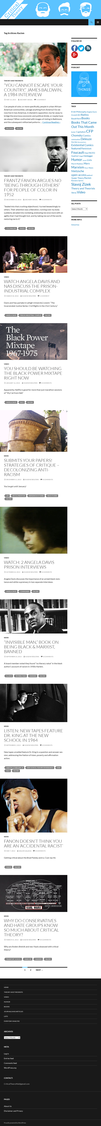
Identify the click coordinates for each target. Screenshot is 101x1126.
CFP (7, 496)
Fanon (22, 228)
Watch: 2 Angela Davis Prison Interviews (29, 565)
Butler (73, 132)
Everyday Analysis (11, 1021)
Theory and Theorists (13, 81)
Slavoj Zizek (81, 184)
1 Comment (41, 100)
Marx (87, 163)
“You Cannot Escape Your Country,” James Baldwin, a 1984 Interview (33, 89)
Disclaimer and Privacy (13, 1111)
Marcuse (28, 959)
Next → (39, 970)
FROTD (92, 153)
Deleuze (86, 139)
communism (24, 591)
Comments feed (10, 1063)
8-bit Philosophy (78, 111)
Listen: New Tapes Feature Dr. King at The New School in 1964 (33, 735)
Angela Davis (11, 315)
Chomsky (77, 135)
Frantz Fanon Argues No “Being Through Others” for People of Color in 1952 (32, 187)
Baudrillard (76, 118)
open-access (78, 174)
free (86, 153)
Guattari (75, 156)
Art (78, 115)
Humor (76, 159)
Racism (19, 128)
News (6, 456)
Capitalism (81, 132)
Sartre (80, 180)
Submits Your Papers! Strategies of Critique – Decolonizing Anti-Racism (31, 467)
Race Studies (52, 496)
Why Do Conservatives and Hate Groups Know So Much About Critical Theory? (31, 927)
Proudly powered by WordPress (15, 1123)
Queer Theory (77, 178)
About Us (8, 1106)
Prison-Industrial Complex (30, 315)
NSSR (58, 767)
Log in (6, 1054)
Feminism (86, 148)
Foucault (77, 152)
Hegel (81, 156)
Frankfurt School (13, 959)
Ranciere (74, 181)
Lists (89, 160)
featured (76, 148)
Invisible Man (21, 676)
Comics (87, 135)
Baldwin (9, 128)
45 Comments (45, 940)
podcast (90, 175)
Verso (74, 192)
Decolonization (18, 496)
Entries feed (9, 1058)
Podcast (75, 67)
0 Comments (47, 200)
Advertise (75, 225)
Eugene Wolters (29, 296)
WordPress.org (10, 1068)
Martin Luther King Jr (14, 767)
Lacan (85, 160)
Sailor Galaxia (25, 851)
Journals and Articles (13, 1011)
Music (86, 168)
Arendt (74, 115)
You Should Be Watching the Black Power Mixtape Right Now (33, 373)
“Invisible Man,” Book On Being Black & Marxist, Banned (31, 646)
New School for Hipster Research (40, 767)
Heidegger (88, 156)
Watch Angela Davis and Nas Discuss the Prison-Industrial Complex (32, 286)
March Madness (77, 164)
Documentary (81, 142)
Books (85, 118)
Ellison (9, 676)
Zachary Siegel (26, 100)
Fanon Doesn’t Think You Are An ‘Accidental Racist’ (33, 843)
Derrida (74, 142)
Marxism (33, 676)
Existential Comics (82, 145)
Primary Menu (98, 22)
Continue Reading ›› (51, 122)
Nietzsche (77, 171)
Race (22, 402)
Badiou (85, 114)
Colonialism (11, 228)
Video (6, 277)
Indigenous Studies (36, 496)
